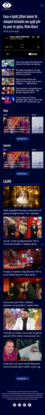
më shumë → (22, 139)
